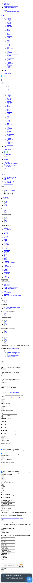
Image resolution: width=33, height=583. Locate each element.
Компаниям (7, 3)
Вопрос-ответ (7, 8)
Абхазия (9, 19)
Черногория (10, 66)
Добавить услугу (5, 455)
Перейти (3, 382)
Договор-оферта (8, 308)
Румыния (9, 52)
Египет (9, 32)
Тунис (8, 60)
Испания (9, 34)
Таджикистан (10, 58)
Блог (5, 291)
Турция (9, 62)
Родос (8, 49)
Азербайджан (10, 20)
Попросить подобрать (17, 518)
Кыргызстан (10, 41)
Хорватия (9, 65)
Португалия (10, 48)
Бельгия (9, 25)
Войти (2, 399)
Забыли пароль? (15, 397)
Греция (8, 29)
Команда (6, 2)
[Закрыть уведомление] (30, 575)
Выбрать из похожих (6, 518)
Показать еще (4, 280)
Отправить (3, 406)
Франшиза (6, 4)
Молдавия (9, 44)
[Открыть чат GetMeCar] (29, 579)
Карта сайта (4, 347)
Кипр (8, 37)
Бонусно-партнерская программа (12, 295)
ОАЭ (8, 47)
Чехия (8, 67)
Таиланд (9, 59)
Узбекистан (10, 63)
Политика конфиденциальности (12, 307)
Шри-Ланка (10, 69)
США (8, 56)
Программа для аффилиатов (11, 6)
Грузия (8, 30)
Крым (8, 40)
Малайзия (9, 43)
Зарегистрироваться (13, 392)
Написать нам (4, 197)
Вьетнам (9, 27)
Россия (8, 51)
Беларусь (9, 23)
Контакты (6, 294)
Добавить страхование (6, 474)
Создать (3, 436)
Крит (8, 38)
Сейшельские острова (12, 54)
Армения (9, 22)
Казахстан (9, 36)
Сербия (9, 55)
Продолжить (11, 528)
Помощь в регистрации (10, 7)
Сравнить (3, 368)
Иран (8, 33)
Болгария (9, 26)
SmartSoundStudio (14, 348)
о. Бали (9, 45)
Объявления (4, 528)
